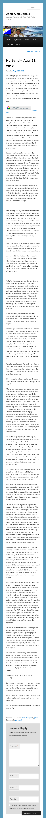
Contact (18, 44)
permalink (18, 720)
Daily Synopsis (27, 718)
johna (36, 718)
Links (34, 40)
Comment (14, 746)
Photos (27, 40)
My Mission (17, 40)
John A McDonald (18, 14)
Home (8, 40)
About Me (10, 44)
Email (13, 787)
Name (13, 775)
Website (13, 799)
